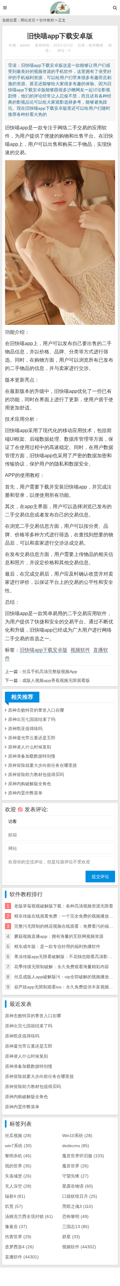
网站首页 (28, 20)
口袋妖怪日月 (79, 1196)
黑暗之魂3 (77, 1206)
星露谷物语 (77, 1186)
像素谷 (16, 1226)
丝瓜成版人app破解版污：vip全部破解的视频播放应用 (66, 976)
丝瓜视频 (18, 1135)
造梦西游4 (19, 1246)
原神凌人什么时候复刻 (29, 746)
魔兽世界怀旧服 (83, 1155)
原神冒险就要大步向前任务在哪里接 (42, 765)
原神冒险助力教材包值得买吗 (36, 774)
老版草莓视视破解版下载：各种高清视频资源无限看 (63, 906)
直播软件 (22, 1256)
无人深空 (18, 1186)
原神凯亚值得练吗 (25, 728)
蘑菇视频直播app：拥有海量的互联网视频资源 (58, 936)
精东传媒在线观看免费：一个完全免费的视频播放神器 (66, 916)
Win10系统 (77, 1135)
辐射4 (15, 1196)
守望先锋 (75, 1176)
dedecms (75, 1145)
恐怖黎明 (75, 1216)
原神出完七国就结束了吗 (31, 719)
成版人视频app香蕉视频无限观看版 (56, 680)
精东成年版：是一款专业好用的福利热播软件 (57, 946)
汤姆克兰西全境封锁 (29, 1216)
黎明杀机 (18, 1155)
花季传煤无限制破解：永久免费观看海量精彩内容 (61, 966)
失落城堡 (18, 1176)
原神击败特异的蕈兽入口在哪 (36, 710)
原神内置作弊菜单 (25, 792)
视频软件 (80, 650)
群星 (71, 1236)
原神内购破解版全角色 (29, 783)
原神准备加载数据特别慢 (31, 756)
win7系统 (18, 1145)
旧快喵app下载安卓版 (43, 650)
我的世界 (18, 1165)
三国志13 (75, 1226)
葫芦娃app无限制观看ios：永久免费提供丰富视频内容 (66, 986)
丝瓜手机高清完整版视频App (49, 671)
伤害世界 (18, 1236)
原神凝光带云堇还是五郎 (31, 737)
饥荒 (14, 1206)
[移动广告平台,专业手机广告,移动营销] (60, 8)
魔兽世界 (75, 1165)
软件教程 (46, 20)
